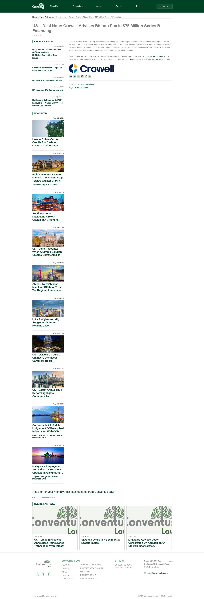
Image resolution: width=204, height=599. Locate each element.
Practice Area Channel (91, 568)
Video (64, 572)
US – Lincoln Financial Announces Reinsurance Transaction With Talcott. (49, 542)
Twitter (43, 574)
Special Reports (88, 579)
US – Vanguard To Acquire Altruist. (47, 90)
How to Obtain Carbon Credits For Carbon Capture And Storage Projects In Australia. (45, 144)
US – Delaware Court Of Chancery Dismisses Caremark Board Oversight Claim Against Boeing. (47, 361)
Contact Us (67, 579)
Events (65, 575)
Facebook (48, 574)
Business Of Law (88, 575)
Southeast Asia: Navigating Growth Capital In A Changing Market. (45, 218)
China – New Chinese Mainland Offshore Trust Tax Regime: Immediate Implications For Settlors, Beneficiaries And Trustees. (47, 292)
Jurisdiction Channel (91, 565)
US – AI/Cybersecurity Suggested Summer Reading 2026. (45, 322)
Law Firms (85, 572)
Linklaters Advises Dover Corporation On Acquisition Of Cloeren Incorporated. (146, 542)
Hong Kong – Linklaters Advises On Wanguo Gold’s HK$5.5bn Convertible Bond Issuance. (46, 53)
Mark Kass (108, 59)
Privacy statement (50, 596)
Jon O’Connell (157, 56)
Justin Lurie (134, 59)
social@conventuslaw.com (157, 573)
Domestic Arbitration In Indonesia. (47, 80)
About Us (66, 565)
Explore (66, 568)
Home (34, 17)
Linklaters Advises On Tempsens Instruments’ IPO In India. (47, 69)
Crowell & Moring (81, 88)
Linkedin (38, 574)
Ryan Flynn (156, 59)
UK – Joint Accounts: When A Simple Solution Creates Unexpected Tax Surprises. (47, 253)
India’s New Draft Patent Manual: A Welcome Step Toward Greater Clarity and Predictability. (47, 179)
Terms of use (37, 596)
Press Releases (46, 17)
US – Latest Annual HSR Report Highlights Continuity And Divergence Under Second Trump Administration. (47, 397)
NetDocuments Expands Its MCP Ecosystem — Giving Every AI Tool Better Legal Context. (47, 103)
